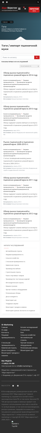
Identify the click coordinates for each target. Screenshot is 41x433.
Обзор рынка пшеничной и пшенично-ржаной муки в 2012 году (20, 212)
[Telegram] (3, 2)
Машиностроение (11, 286)
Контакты (5, 332)
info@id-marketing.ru (24, 366)
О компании (25, 330)
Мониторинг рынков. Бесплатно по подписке (20, 310)
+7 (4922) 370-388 (7, 363)
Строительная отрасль (13, 272)
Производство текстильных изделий (17, 279)
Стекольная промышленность (15, 261)
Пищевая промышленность (14, 254)
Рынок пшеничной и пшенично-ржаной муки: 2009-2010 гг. (18, 143)
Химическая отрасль (12, 265)
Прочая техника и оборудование (16, 289)
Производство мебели (13, 268)
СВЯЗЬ (34, 10)
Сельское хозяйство (12, 258)
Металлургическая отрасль (15, 283)
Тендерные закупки (12, 304)
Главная (4, 327)
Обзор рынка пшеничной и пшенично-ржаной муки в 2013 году (20, 107)
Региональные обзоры (13, 293)
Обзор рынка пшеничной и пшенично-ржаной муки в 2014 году (20, 74)
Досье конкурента (12, 296)
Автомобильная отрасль (14, 251)
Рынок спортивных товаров (15, 275)
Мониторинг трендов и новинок (16, 307)
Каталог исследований (28, 327)
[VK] (6, 2)
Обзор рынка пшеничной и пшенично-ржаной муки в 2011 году (20, 178)
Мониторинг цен (11, 300)
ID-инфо (4, 330)
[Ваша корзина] (25, 9)
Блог (22, 332)
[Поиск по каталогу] (38, 2)
